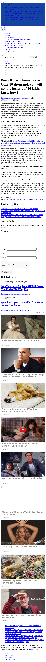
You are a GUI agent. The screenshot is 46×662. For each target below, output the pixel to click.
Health (24, 43)
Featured (8, 71)
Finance (13, 41)
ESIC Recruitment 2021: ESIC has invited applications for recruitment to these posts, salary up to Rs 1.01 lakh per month (23, 143)
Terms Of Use (10, 659)
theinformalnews (7, 98)
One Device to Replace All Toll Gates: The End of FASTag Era (22, 288)
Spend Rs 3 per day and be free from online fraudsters (24, 12)
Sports (7, 49)
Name (3, 249)
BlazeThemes (33, 649)
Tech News (20, 39)
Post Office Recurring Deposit (17, 199)
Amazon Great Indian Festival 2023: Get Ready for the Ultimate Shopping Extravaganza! (24, 641)
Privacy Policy (10, 655)
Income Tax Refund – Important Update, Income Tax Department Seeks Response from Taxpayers (24, 18)
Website (3, 257)
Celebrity (14, 45)
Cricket (12, 51)
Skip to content (6, 2)
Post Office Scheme (36, 199)
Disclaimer (9, 657)
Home (7, 33)
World (7, 35)
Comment (5, 231)
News (9, 37)
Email (3, 253)
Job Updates (14, 47)
